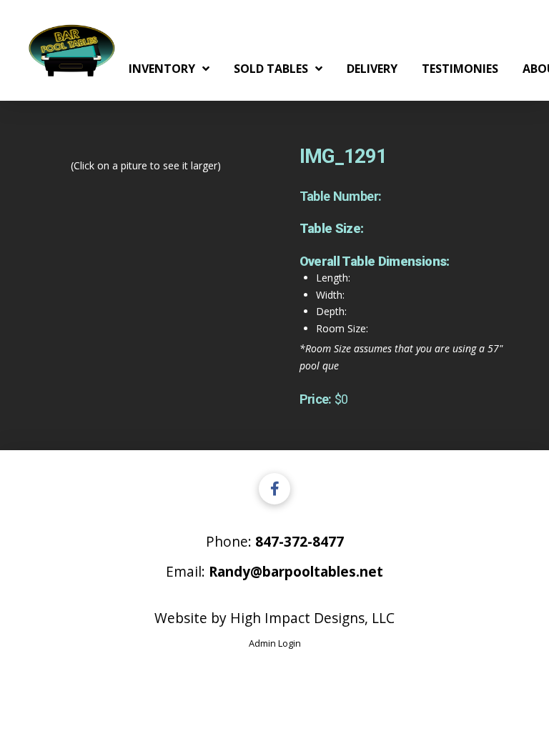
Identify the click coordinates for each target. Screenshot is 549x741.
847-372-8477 (299, 541)
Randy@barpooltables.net (296, 571)
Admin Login (275, 643)
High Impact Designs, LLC (312, 617)
